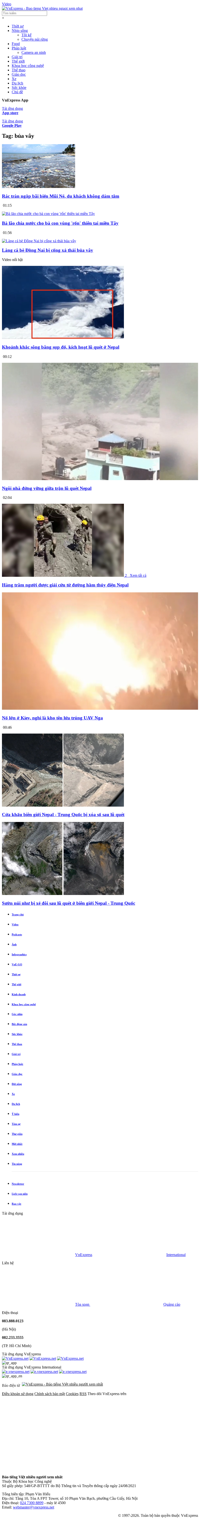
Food (16, 44)
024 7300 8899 (31, 1503)
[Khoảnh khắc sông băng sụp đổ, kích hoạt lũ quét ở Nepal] (63, 337)
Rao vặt (16, 1203)
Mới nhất (17, 1143)
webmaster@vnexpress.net (33, 1507)
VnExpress (83, 1255)
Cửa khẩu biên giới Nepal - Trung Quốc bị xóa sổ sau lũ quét (63, 814)
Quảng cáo (171, 1304)
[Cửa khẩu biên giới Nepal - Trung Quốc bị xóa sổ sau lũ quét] (63, 805)
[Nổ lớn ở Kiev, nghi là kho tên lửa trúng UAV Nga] (100, 708)
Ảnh (14, 944)
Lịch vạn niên (20, 1193)
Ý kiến (15, 1113)
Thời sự (18, 26)
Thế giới (18, 61)
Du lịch (17, 83)
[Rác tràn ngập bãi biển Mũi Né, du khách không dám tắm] (38, 187)
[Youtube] (38, 1469)
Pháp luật (19, 48)
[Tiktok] (112, 1469)
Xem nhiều (18, 1153)
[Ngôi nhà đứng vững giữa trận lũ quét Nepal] (100, 479)
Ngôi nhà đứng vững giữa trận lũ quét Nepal (46, 488)
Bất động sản (19, 1024)
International (176, 1255)
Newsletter (18, 1183)
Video (6, 4)
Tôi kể (26, 35)
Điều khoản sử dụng (17, 1394)
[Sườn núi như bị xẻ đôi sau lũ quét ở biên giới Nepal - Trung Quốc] (63, 894)
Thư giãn (17, 1133)
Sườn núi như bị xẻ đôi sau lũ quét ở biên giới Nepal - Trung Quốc (68, 903)
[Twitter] (112, 1431)
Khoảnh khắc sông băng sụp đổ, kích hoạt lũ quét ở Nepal (60, 347)
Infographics (19, 954)
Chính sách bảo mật (49, 1394)
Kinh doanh (19, 994)
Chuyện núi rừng (34, 39)
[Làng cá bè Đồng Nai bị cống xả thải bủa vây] (39, 241)
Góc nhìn (17, 1014)
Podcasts (17, 934)
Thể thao (18, 70)
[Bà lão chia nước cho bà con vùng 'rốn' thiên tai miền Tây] (48, 214)
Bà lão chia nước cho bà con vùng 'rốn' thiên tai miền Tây (60, 223)
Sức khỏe (19, 87)
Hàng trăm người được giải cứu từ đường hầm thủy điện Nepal (65, 584)
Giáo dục (19, 74)
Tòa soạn (82, 1304)
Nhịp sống (20, 30)
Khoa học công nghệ (28, 66)
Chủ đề (17, 92)
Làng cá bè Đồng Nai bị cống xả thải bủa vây (47, 250)
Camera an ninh (33, 52)
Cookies (72, 1394)
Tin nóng (17, 1163)
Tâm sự (16, 1123)
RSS (83, 1394)
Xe (14, 79)
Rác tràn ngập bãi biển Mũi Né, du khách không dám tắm (60, 196)
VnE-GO (17, 964)
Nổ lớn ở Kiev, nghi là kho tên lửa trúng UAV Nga (52, 717)
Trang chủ (18, 914)
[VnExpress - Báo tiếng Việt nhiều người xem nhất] (42, 8)
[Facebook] (38, 1431)
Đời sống (17, 1083)
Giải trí (17, 57)
